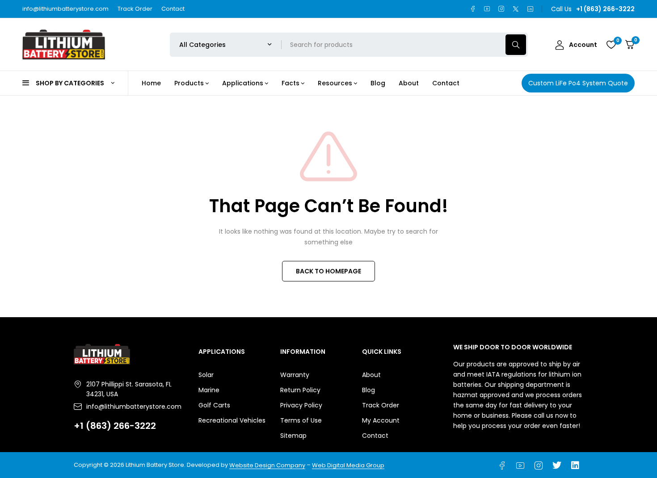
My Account (381, 420)
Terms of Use (301, 420)
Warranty (294, 374)
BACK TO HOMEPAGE (328, 271)
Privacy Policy (301, 405)
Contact (173, 8)
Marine (208, 390)
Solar (206, 374)
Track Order (135, 8)
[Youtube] (487, 9)
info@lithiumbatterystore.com (65, 8)
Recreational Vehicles (231, 420)
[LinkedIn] (530, 9)
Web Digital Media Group (348, 465)
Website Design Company (267, 465)
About (371, 374)
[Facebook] (473, 9)
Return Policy (300, 390)
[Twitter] (516, 9)
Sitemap (293, 435)
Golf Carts (214, 405)
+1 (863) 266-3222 (115, 425)
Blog (368, 390)
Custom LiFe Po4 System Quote (578, 83)
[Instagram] (501, 9)
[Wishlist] (611, 45)
